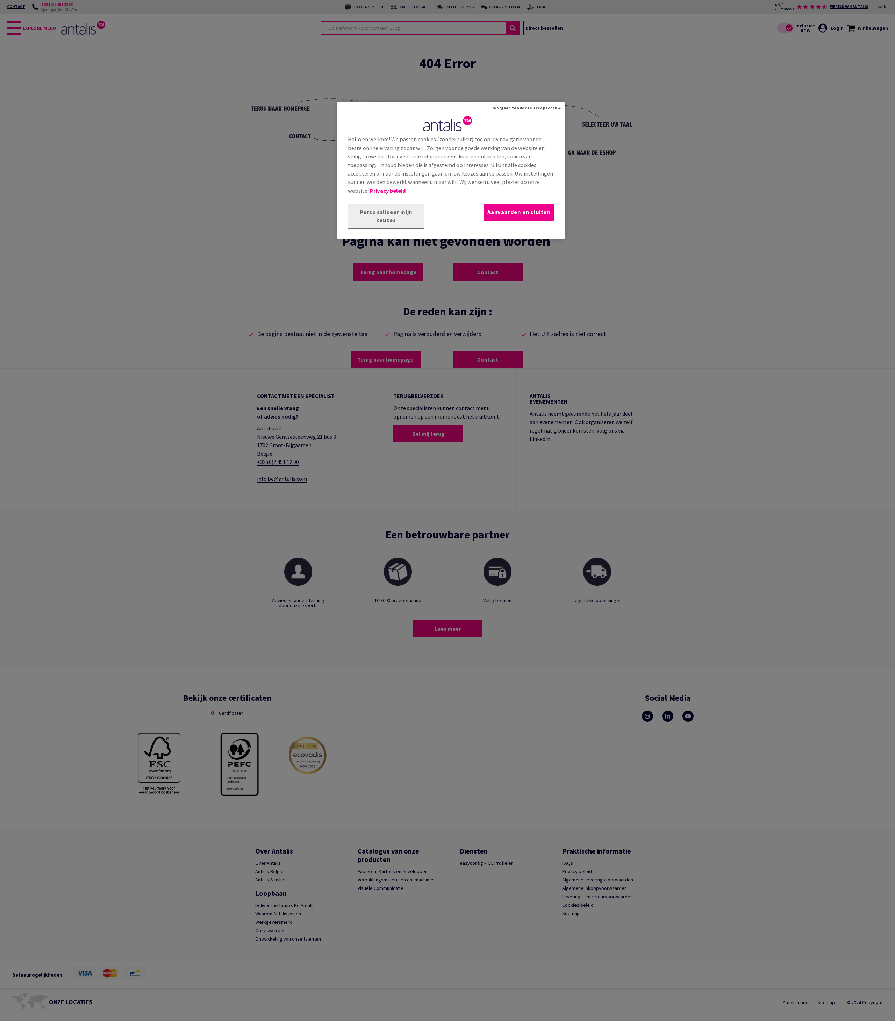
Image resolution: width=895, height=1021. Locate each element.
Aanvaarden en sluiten (518, 211)
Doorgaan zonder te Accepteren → (526, 108)
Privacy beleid (388, 190)
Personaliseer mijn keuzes (386, 215)
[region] (451, 170)
